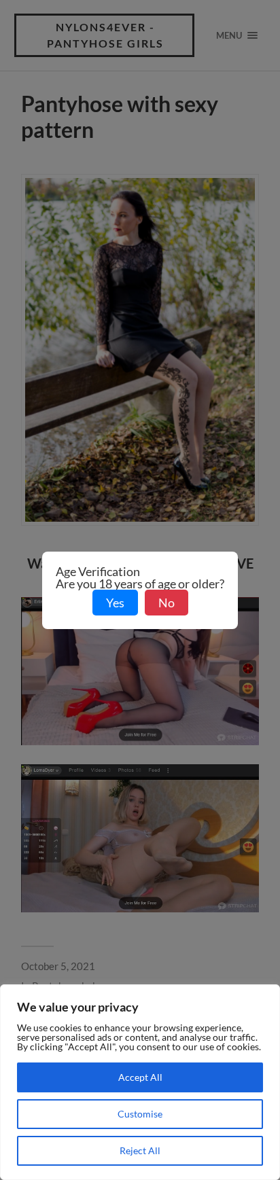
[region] (140, 1082)
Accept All (140, 1077)
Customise (140, 1114)
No (166, 602)
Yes (115, 602)
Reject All (140, 1150)
